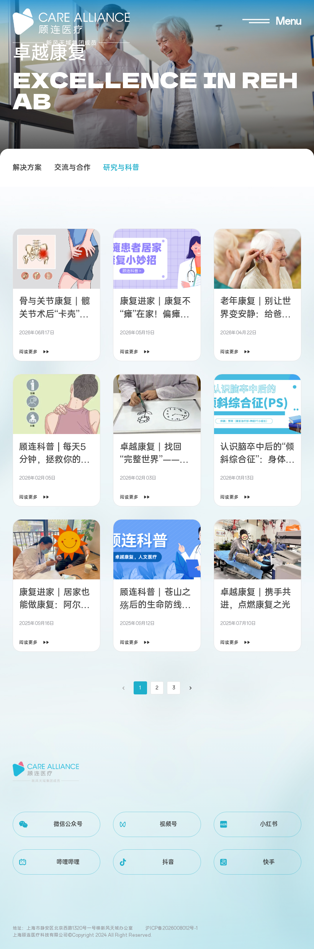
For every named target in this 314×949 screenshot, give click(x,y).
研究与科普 (121, 167)
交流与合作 (72, 167)
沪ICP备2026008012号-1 (172, 928)
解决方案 (27, 167)
